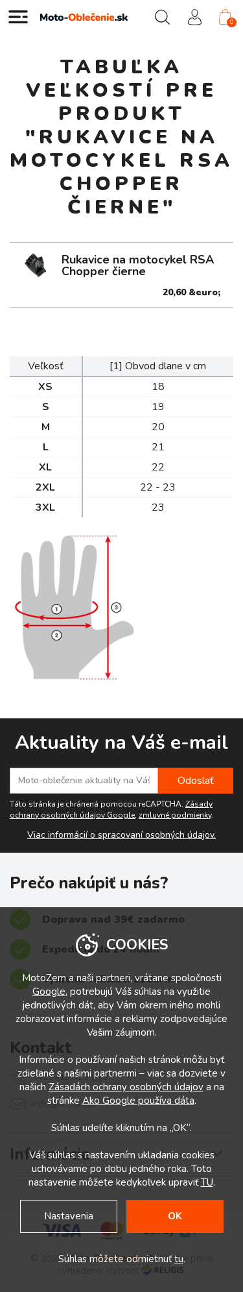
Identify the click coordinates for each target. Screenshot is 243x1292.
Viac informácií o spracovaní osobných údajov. (121, 835)
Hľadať (162, 17)
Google (48, 991)
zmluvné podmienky (175, 815)
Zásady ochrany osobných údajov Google (111, 809)
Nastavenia (68, 1216)
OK (175, 1216)
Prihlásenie (194, 17)
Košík (231, 22)
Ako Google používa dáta (138, 1100)
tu (178, 1258)
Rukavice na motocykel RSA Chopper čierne (138, 265)
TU (207, 1182)
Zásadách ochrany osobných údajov (126, 1086)
